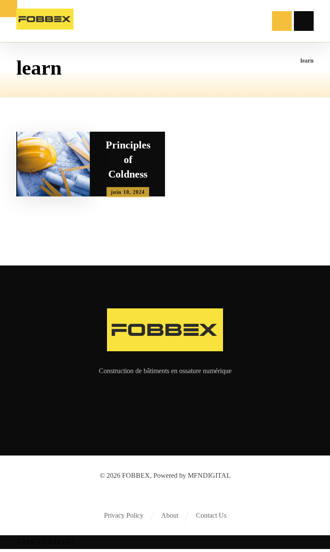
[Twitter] (156, 399)
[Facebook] (139, 399)
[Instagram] (173, 399)
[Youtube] (190, 399)
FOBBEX (136, 475)
